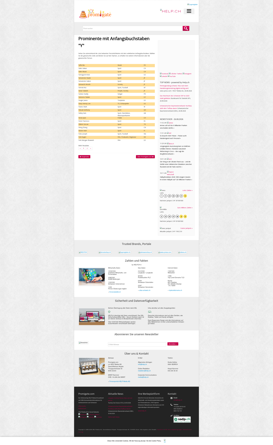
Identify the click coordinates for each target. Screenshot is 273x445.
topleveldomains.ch (175, 290)
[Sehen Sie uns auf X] (175, 73)
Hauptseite (85, 157)
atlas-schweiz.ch (144, 290)
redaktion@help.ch (144, 371)
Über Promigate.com (144, 157)
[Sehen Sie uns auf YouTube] (172, 76)
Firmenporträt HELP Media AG (119, 381)
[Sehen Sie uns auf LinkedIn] (163, 76)
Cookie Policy (156, 441)
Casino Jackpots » (186, 228)
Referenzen (82, 408)
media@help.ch (143, 377)
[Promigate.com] (95, 14)
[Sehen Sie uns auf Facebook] (164, 73)
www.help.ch (142, 411)
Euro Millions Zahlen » (185, 208)
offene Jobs (82, 406)
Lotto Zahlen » (187, 190)
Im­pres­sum (160, 429)
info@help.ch (142, 364)
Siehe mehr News (114, 417)
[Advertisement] (176, 55)
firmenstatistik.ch (115, 292)
